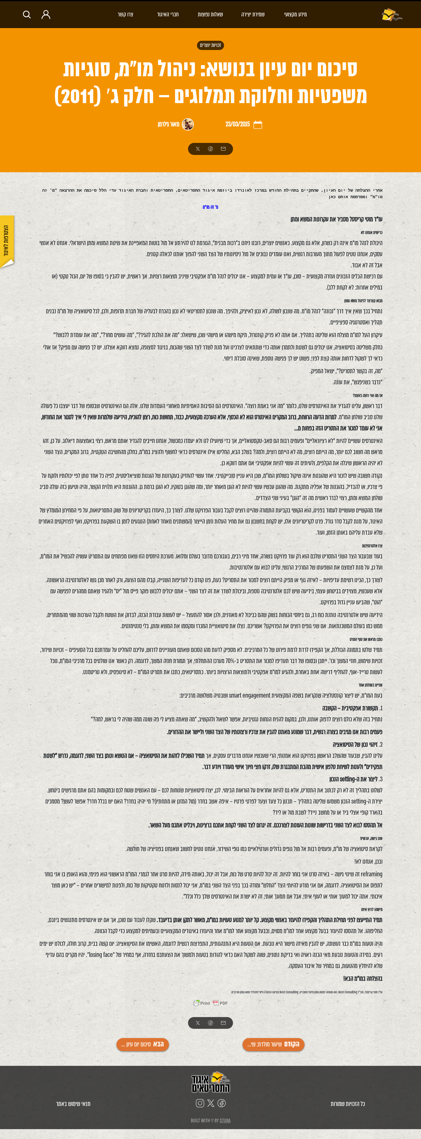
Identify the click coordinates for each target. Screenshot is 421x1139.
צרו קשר (125, 14)
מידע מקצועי (295, 14)
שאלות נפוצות (210, 14)
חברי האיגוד (168, 14)
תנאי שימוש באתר (73, 1103)
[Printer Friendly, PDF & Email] (210, 1004)
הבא (142, 1044)
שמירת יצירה (253, 14)
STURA (225, 1120)
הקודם (273, 1044)
